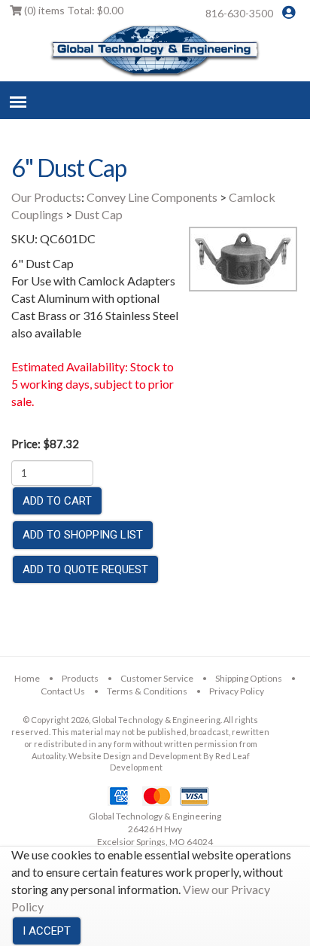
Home (27, 678)
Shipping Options (248, 678)
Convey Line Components (152, 197)
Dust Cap (98, 214)
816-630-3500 (239, 13)
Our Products (46, 197)
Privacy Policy (236, 691)
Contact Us (63, 691)
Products (80, 678)
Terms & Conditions (147, 691)
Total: (73, 10)
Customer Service (156, 678)
